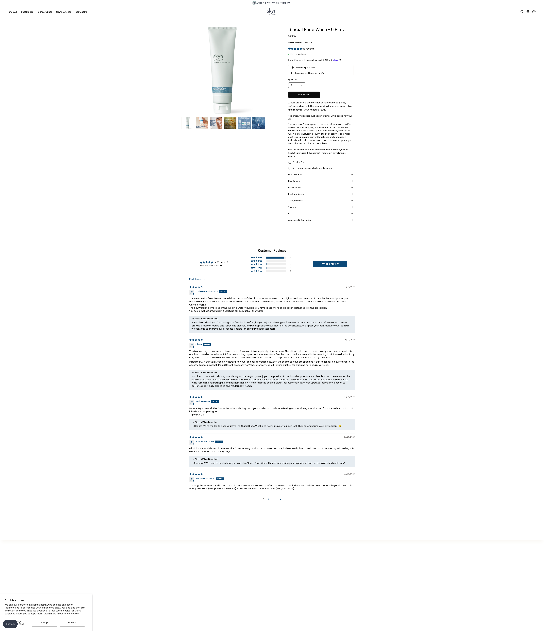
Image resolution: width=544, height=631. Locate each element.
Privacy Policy (71, 613)
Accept (44, 622)
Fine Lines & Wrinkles (293, 312)
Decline (72, 622)
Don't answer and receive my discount (293, 337)
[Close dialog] (311, 283)
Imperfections (293, 329)
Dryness (293, 304)
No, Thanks (293, 344)
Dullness (293, 321)
